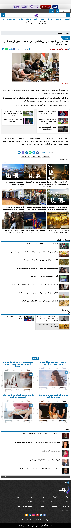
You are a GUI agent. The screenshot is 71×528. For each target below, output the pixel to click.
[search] (3, 15)
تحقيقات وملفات (65, 510)
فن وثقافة (28, 19)
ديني (3, 19)
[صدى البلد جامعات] (34, 7)
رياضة (36, 19)
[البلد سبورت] (45, 7)
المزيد (4, 477)
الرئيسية (67, 19)
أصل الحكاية (17, 501)
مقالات (55, 510)
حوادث (43, 19)
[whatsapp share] (6, 49)
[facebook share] (13, 49)
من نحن (47, 519)
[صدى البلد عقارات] (24, 7)
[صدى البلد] (35, 15)
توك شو (20, 19)
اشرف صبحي (36, 156)
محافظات (54, 506)
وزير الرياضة (25, 156)
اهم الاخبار (59, 19)
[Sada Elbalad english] (16, 7)
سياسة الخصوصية (27, 519)
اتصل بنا (38, 519)
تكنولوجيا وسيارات (27, 506)
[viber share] (23, 152)
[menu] (68, 15)
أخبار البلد (50, 19)
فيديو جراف (66, 506)
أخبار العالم (29, 501)
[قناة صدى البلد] (55, 7)
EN (52, 11)
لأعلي (65, 482)
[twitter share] (10, 49)
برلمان (18, 506)
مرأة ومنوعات (11, 19)
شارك (18, 49)
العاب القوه (46, 156)
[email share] (3, 49)
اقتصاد (43, 506)
